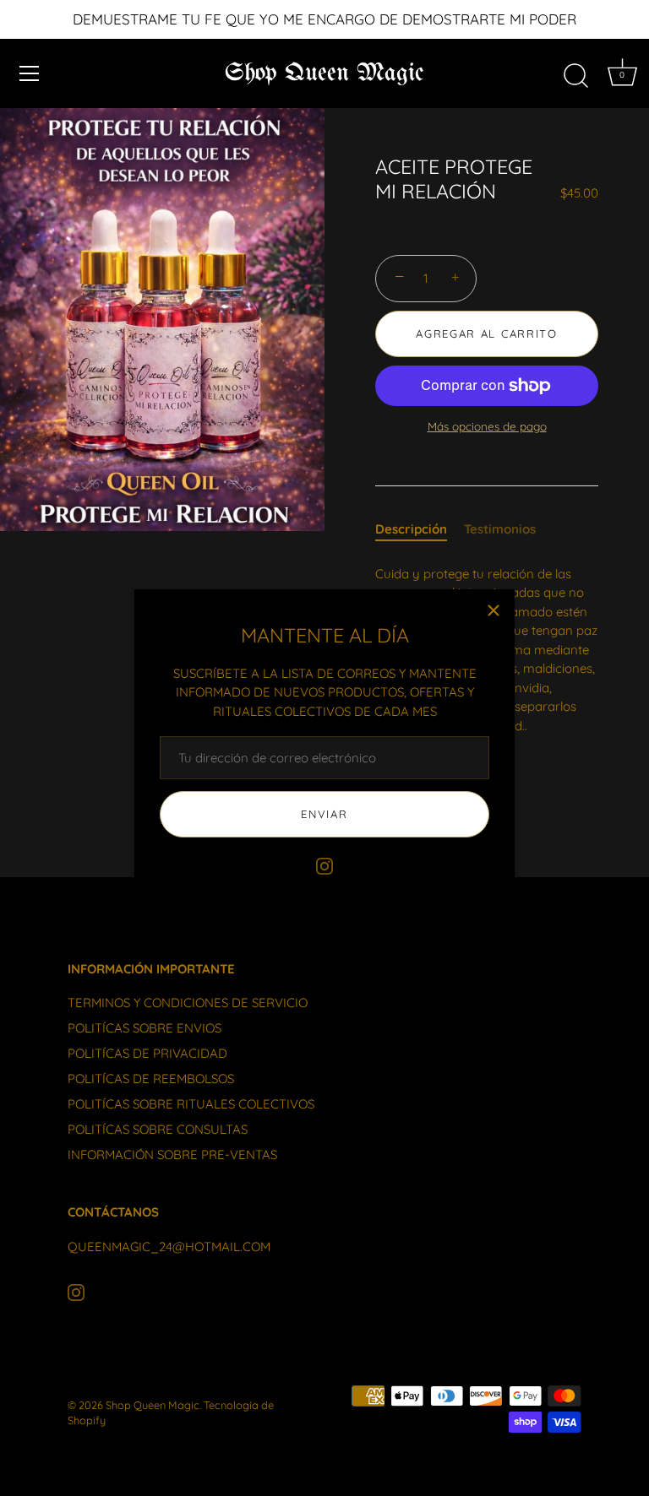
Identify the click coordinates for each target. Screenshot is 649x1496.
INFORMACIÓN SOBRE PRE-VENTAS (172, 1154)
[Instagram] (324, 865)
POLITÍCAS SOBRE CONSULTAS (158, 1129)
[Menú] (29, 73)
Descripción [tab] (411, 529)
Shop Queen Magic (324, 73)
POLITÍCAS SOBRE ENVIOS (144, 1028)
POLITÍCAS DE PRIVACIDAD (147, 1053)
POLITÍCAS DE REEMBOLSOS (151, 1079)
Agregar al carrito (486, 333)
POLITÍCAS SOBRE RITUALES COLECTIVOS (191, 1104)
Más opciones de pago (487, 426)
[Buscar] (575, 76)
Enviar (324, 814)
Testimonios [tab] (500, 529)
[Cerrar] (493, 610)
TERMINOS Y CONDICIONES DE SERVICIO (188, 1003)
